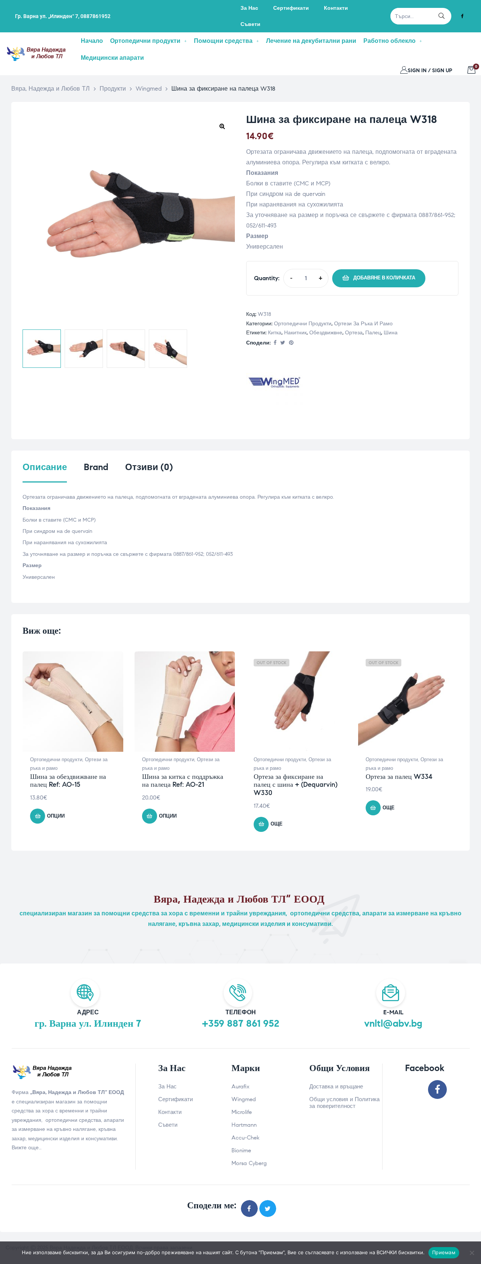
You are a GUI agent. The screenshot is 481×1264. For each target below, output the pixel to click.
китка (274, 332)
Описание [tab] (45, 467)
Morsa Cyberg (249, 1163)
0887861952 (95, 16)
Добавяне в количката (384, 278)
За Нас (167, 1086)
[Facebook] (462, 16)
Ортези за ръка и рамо (363, 323)
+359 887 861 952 (240, 1023)
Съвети (167, 1124)
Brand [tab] (96, 467)
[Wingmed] (274, 384)
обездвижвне (325, 332)
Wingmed (243, 1099)
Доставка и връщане (336, 1086)
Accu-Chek (245, 1137)
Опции (56, 816)
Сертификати (175, 1099)
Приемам (443, 1252)
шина (391, 332)
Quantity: (267, 278)
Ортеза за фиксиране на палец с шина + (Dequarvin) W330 (295, 784)
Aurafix (240, 1086)
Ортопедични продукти (302, 323)
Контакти (170, 1112)
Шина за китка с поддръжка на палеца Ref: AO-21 (182, 780)
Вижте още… (27, 1147)
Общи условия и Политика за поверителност (344, 1102)
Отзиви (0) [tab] (149, 467)
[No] (471, 1252)
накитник (295, 332)
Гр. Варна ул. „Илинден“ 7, (47, 16)
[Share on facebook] (275, 343)
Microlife (241, 1112)
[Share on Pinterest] (291, 343)
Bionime (241, 1150)
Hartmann (244, 1124)
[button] (222, 126)
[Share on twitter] (267, 1208)
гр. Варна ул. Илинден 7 (88, 1023)
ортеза (354, 332)
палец (373, 332)
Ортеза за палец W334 (399, 776)
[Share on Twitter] (282, 343)
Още (277, 824)
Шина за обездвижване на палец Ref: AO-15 (68, 780)
